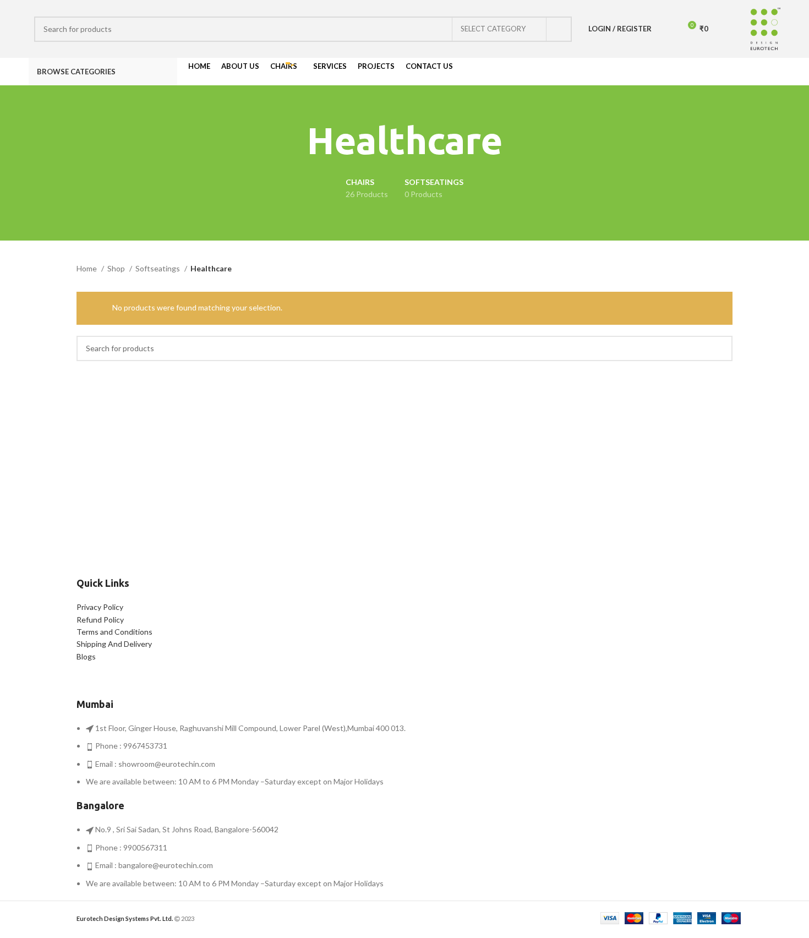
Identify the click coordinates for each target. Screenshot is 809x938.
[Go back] (293, 141)
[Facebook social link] (736, 71)
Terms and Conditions (114, 631)
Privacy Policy (99, 607)
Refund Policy (100, 619)
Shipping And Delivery (114, 643)
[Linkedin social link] (774, 71)
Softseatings (158, 268)
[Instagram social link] (748, 71)
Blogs (86, 656)
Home (87, 268)
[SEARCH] (559, 29)
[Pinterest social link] (761, 71)
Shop (117, 268)
